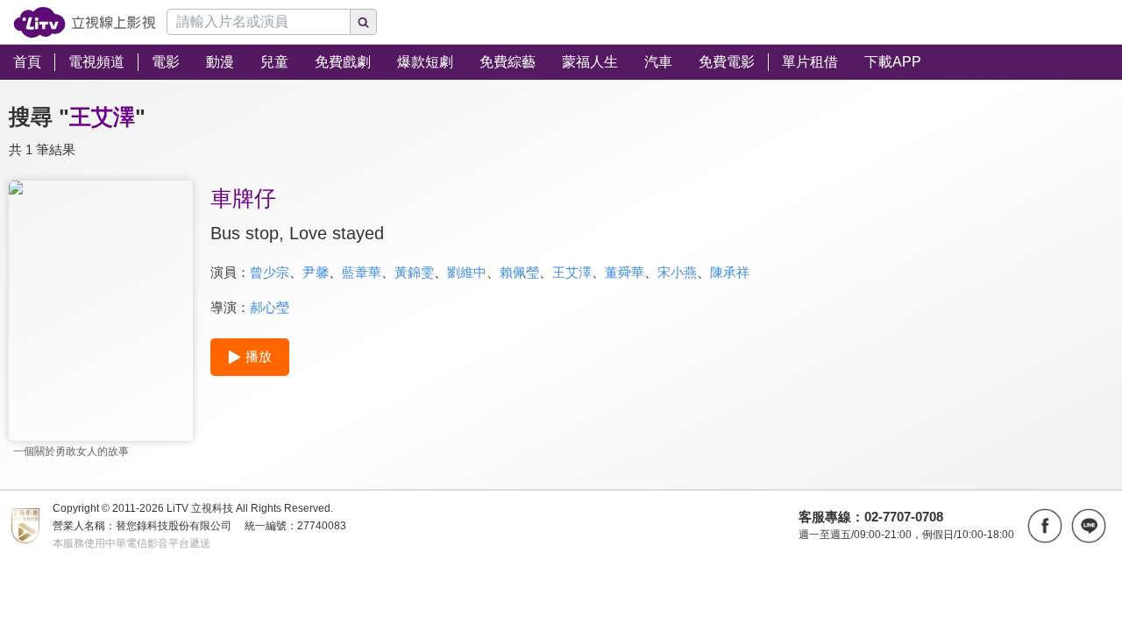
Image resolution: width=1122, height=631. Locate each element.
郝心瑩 (269, 307)
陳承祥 (729, 272)
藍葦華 (361, 272)
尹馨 (315, 272)
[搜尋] (364, 22)
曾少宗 (269, 272)
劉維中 (466, 272)
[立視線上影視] (84, 22)
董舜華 (624, 272)
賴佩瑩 (519, 272)
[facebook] (1044, 525)
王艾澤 (572, 272)
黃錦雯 (414, 272)
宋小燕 (677, 272)
